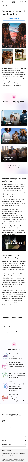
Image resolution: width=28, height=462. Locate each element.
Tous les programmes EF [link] (12, 414)
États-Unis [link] (16, 415)
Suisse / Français (7, 450)
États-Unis (6, 5)
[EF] (14, 2)
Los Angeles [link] (23, 415)
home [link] (3, 414)
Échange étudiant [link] (8, 415)
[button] (2, 2)
